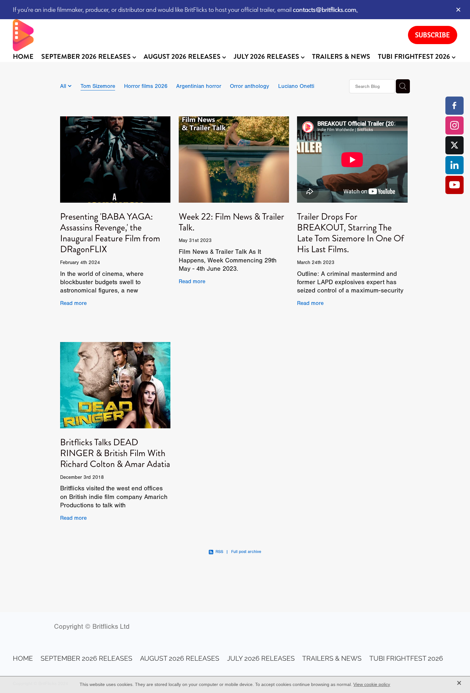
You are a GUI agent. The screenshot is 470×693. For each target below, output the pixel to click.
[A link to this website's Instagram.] (454, 125)
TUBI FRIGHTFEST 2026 (415, 56)
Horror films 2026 (146, 86)
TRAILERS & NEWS (341, 56)
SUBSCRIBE (432, 34)
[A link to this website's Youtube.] (454, 185)
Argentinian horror (198, 86)
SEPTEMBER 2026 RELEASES (86, 56)
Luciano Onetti (296, 86)
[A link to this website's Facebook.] (454, 106)
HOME (23, 56)
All (64, 86)
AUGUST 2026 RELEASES (183, 56)
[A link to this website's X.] (454, 145)
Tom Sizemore (98, 86)
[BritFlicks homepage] (204, 35)
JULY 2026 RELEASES (267, 56)
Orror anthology (249, 86)
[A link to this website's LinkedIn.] (454, 165)
